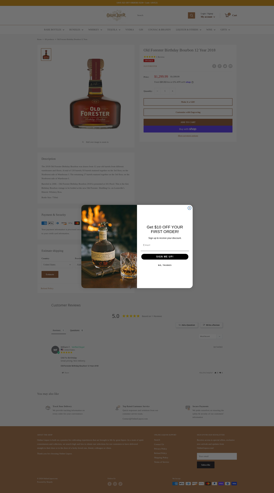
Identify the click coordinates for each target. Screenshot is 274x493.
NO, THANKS (165, 265)
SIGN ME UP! (165, 256)
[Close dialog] (189, 208)
